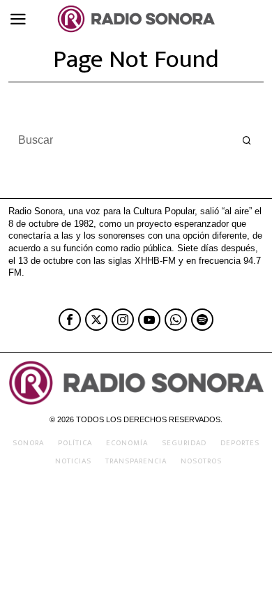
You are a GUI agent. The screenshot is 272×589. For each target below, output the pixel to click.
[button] (247, 140)
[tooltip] (70, 319)
